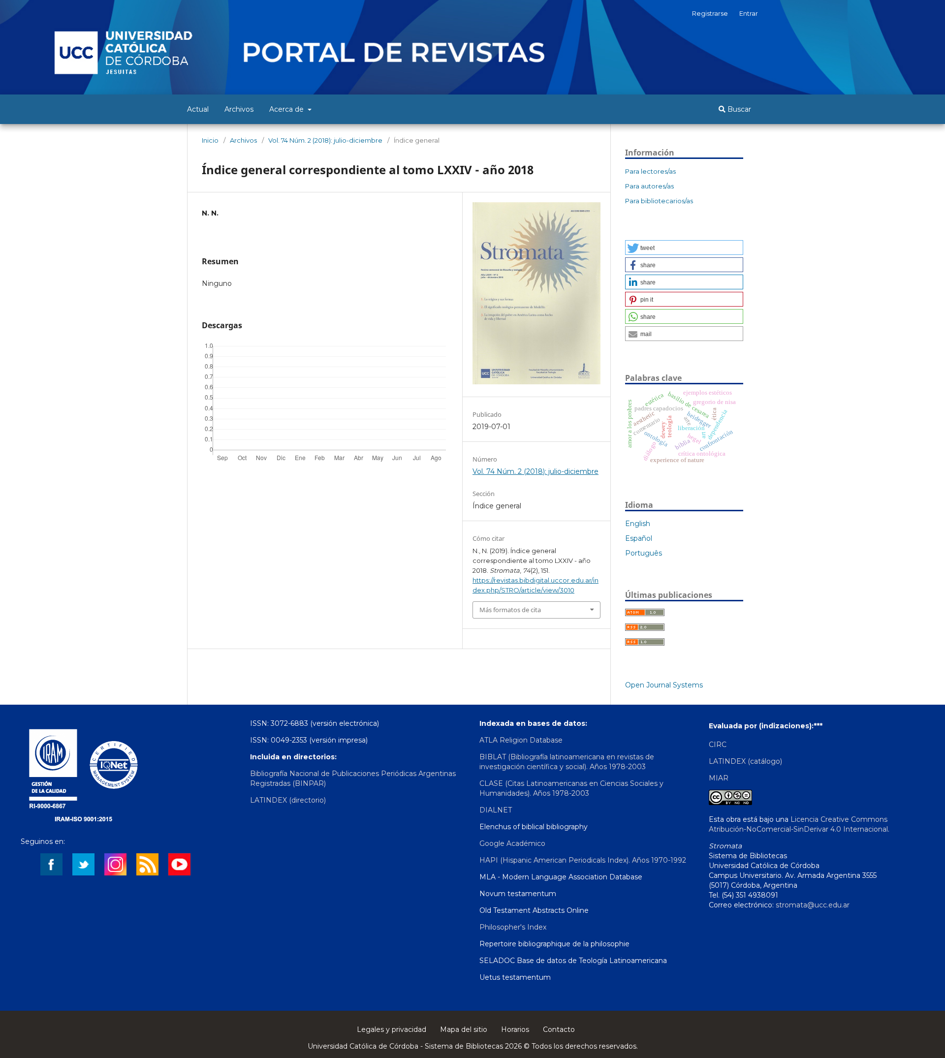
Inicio (210, 140)
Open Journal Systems (664, 685)
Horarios (515, 1029)
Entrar (748, 13)
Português (643, 553)
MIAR (718, 778)
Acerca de (287, 109)
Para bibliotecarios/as (659, 201)
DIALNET (495, 810)
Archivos (238, 109)
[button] (684, 247)
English (637, 523)
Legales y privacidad (391, 1029)
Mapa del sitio (463, 1029)
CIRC (717, 744)
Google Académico (512, 843)
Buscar (738, 109)
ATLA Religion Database (521, 740)
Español (638, 538)
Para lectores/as (650, 171)
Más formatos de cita (510, 609)
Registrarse (710, 13)
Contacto (559, 1029)
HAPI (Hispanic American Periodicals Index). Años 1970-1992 (582, 860)
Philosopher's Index (512, 927)
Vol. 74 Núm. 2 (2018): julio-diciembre (325, 140)
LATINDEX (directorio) (288, 800)
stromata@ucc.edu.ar (813, 905)
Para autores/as (649, 186)
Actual (198, 109)
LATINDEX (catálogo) (745, 761)
